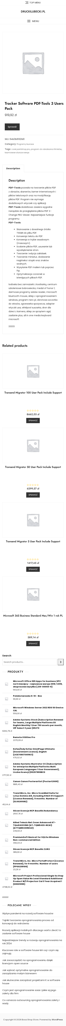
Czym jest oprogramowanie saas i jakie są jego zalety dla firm (29, 991)
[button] (33, 21)
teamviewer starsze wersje (17, 152)
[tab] (13, 168)
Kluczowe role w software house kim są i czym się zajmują (30, 952)
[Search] (61, 662)
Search (6, 655)
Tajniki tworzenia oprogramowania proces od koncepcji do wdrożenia (28, 922)
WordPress (57, 1019)
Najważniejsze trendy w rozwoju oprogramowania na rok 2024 (32, 942)
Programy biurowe (25, 144)
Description (13, 168)
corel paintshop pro (21, 149)
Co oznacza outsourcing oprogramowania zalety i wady (31, 1001)
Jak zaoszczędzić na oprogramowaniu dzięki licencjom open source (27, 962)
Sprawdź (12, 126)
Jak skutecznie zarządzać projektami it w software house (31, 982)
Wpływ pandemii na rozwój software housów (27, 913)
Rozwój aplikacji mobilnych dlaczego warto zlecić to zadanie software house (31, 932)
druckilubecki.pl (33, 12)
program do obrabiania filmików (46, 149)
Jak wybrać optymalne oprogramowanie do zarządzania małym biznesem (27, 972)
